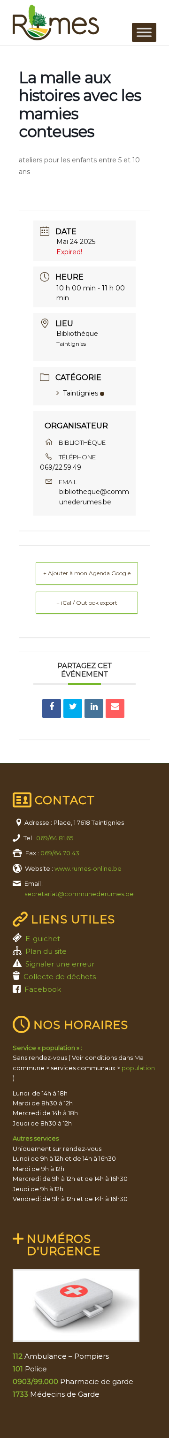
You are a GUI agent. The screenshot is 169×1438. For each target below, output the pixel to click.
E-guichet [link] (42, 938)
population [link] (138, 1068)
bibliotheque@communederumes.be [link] (94, 496)
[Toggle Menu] (144, 32)
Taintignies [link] (80, 393)
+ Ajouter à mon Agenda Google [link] (87, 573)
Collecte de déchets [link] (59, 976)
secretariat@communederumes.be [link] (79, 894)
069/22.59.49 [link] (60, 467)
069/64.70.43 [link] (59, 853)
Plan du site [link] (46, 951)
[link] (70, 22)
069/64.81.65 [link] (54, 838)
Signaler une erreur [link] (59, 963)
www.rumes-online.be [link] (88, 868)
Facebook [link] (42, 989)
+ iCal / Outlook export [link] (86, 602)
